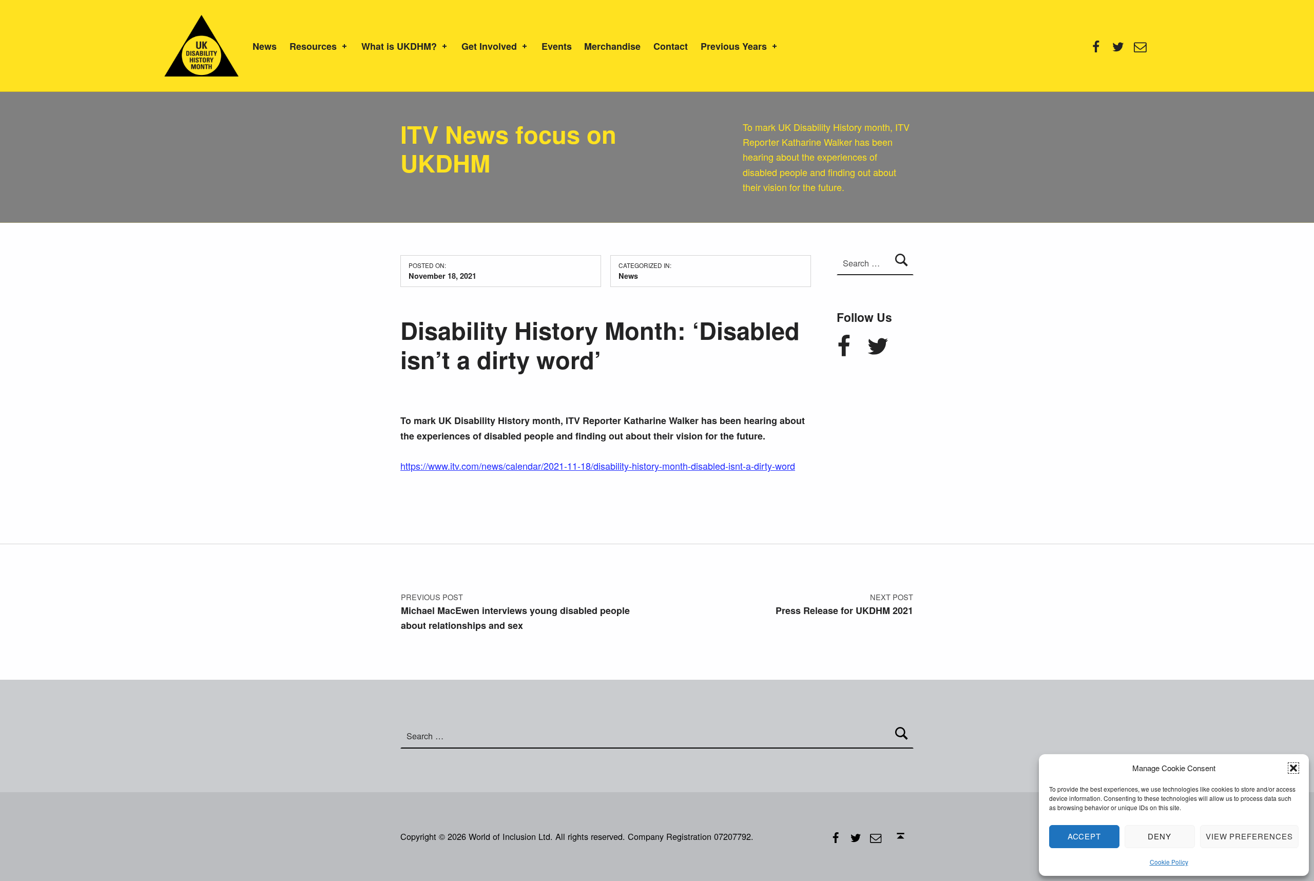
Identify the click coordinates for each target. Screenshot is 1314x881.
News (265, 46)
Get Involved (489, 46)
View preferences (1249, 836)
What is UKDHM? (399, 46)
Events (557, 46)
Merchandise (612, 46)
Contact (670, 46)
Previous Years (734, 46)
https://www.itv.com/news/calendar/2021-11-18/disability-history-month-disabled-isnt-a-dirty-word (597, 465)
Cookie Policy (1169, 861)
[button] (1293, 768)
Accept (1085, 836)
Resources (313, 46)
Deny (1159, 836)
